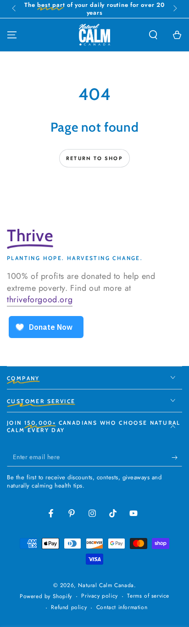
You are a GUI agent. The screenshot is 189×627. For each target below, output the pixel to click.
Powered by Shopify (46, 596)
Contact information (121, 607)
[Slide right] (174, 9)
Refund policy (69, 607)
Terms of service (148, 596)
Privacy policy (99, 596)
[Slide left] (14, 9)
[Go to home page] (94, 35)
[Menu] (12, 35)
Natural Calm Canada (105, 585)
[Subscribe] (177, 457)
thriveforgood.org (39, 299)
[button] (153, 35)
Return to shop (94, 158)
